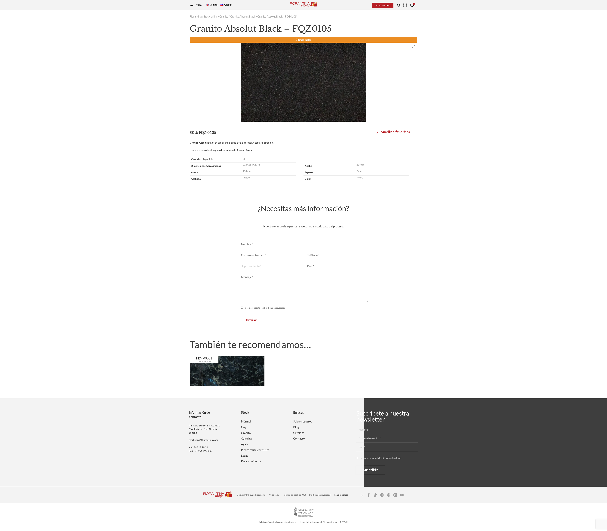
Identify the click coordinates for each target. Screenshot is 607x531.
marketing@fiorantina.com (203, 439)
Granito (223, 16)
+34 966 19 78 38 (198, 447)
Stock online (211, 16)
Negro (359, 177)
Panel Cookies (341, 494)
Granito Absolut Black (242, 16)
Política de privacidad (274, 307)
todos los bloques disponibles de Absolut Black (226, 149)
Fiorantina (196, 16)
